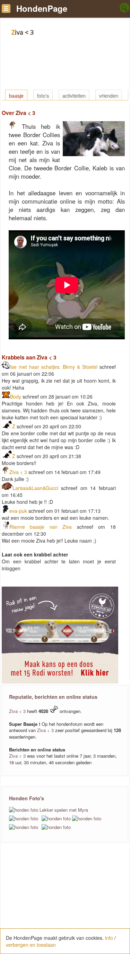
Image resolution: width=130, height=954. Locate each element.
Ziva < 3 (18, 472)
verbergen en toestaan (31, 944)
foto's (43, 95)
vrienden (108, 95)
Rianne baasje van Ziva (43, 526)
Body (15, 396)
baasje (16, 95)
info (109, 937)
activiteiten (74, 95)
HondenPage (41, 8)
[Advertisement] (65, 902)
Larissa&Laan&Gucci (35, 487)
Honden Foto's (26, 798)
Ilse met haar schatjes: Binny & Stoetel (53, 366)
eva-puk (18, 510)
